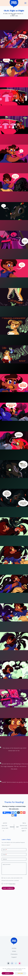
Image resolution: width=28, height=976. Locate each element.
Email (4, 854)
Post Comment (8, 888)
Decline (20, 973)
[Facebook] (12, 812)
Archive (14, 948)
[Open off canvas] (25, 3)
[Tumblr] (8, 963)
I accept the (9, 883)
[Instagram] (19, 963)
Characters (14, 954)
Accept (7, 973)
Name (5, 849)
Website (5, 859)
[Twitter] (16, 963)
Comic (6, 13)
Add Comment (6, 864)
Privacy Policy (12, 883)
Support (14, 957)
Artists (14, 951)
